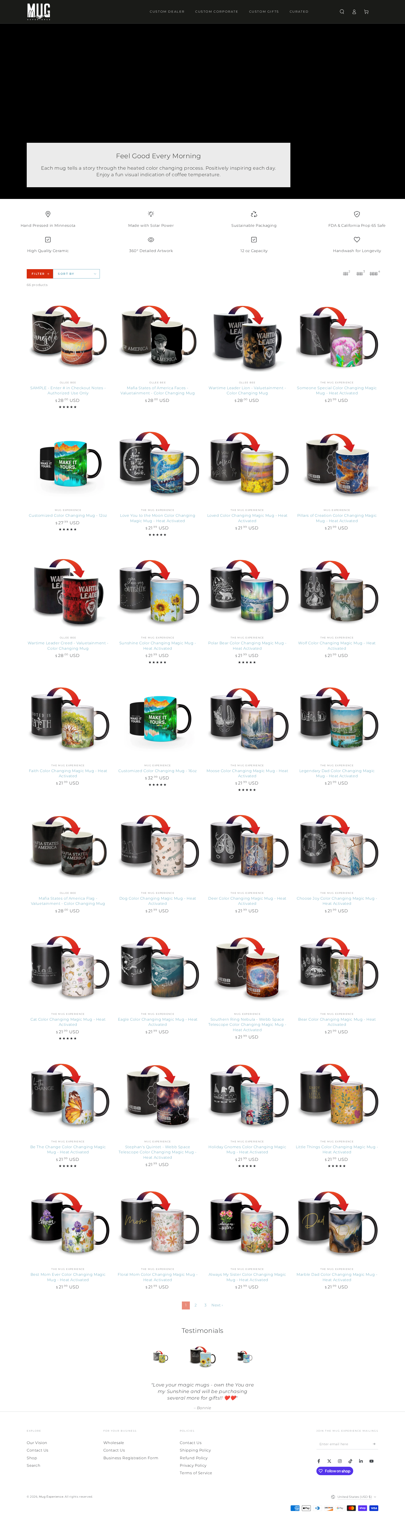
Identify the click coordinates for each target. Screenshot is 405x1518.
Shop (32, 1458)
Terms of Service (196, 1473)
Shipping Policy (195, 1450)
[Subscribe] (375, 1444)
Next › (217, 1305)
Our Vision (37, 1443)
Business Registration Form (130, 1458)
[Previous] (149, 1357)
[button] (342, 12)
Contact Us (38, 1450)
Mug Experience (51, 1496)
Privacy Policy (193, 1465)
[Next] (255, 1357)
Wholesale (113, 1443)
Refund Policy (193, 1458)
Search (34, 1465)
